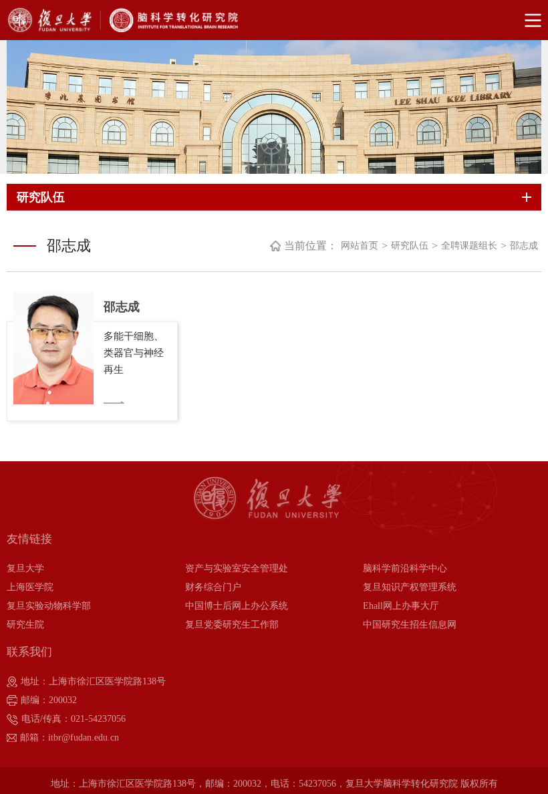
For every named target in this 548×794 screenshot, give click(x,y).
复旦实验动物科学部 (49, 606)
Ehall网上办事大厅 (401, 606)
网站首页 (359, 246)
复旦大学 (25, 568)
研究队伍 (409, 246)
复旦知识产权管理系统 (409, 587)
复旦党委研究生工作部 (232, 625)
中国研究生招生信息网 (409, 625)
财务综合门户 (213, 587)
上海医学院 (30, 587)
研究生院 (25, 625)
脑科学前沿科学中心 (405, 568)
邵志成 (524, 246)
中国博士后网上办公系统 (236, 606)
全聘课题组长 (469, 246)
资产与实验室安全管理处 (236, 568)
